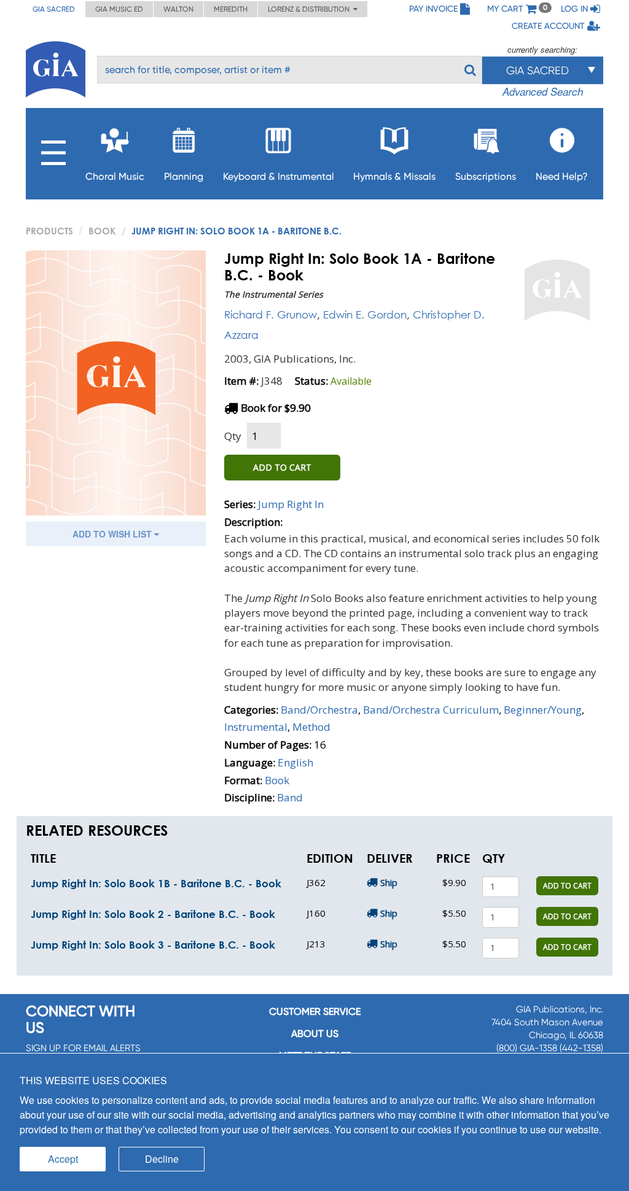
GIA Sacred (54, 9)
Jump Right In (291, 504)
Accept (63, 1159)
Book (101, 230)
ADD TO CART (282, 467)
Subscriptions (485, 176)
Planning (183, 176)
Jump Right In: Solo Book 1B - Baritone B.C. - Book (156, 883)
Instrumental (255, 727)
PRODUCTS (49, 230)
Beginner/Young (543, 710)
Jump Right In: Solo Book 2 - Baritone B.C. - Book (153, 914)
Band (290, 797)
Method (311, 727)
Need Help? (562, 176)
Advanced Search (542, 91)
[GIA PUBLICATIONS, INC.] (55, 67)
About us (314, 1033)
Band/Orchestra (319, 710)
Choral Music (114, 176)
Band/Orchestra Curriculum (431, 710)
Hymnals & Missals (394, 176)
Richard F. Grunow (270, 314)
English (295, 762)
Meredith (231, 9)
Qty (232, 436)
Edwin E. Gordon (365, 314)
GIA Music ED (119, 9)
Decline (162, 1159)
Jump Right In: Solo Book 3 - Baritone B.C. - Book (153, 944)
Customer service (315, 1011)
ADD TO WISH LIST (113, 534)
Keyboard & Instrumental (278, 176)
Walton (178, 9)
